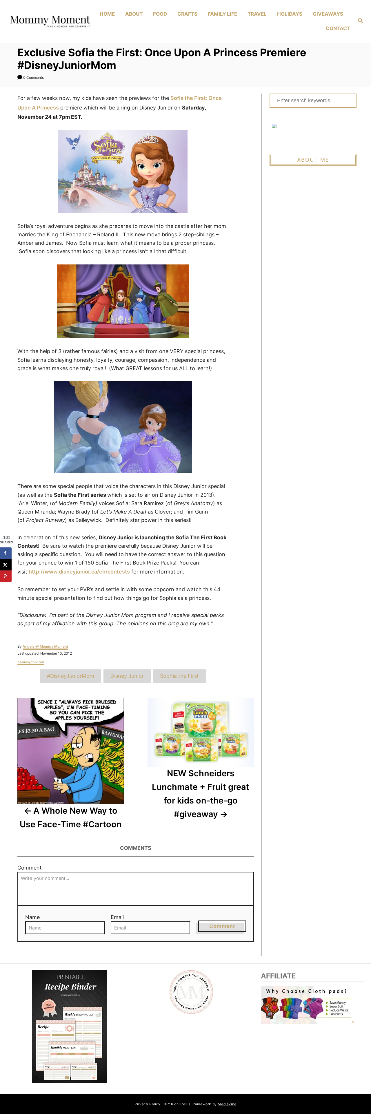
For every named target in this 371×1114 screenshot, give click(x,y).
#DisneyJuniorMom (70, 676)
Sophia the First (179, 676)
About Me (313, 160)
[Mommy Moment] (49, 21)
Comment (29, 868)
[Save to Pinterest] (6, 576)
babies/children (30, 662)
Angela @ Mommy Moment (45, 646)
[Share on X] (6, 564)
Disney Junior (127, 676)
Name (32, 917)
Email (117, 917)
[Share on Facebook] (6, 553)
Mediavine (227, 1104)
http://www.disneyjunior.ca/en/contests (79, 572)
